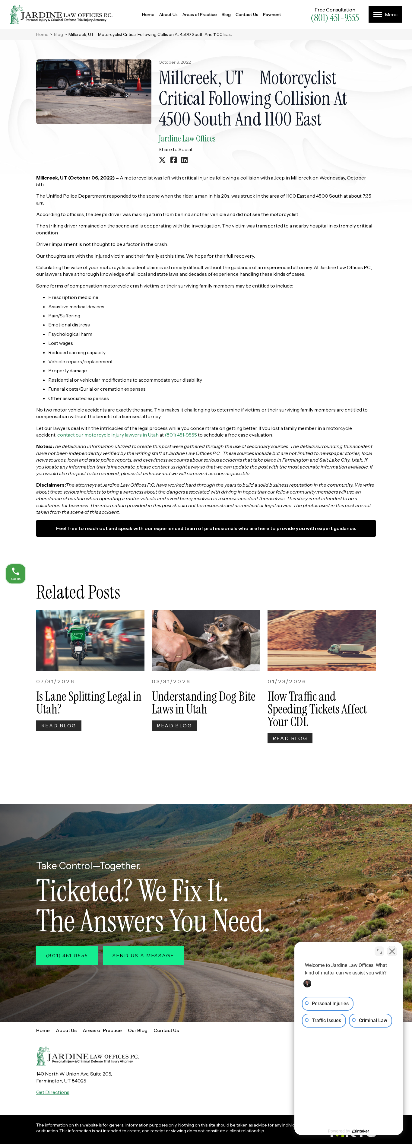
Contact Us (247, 14)
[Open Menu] (385, 14)
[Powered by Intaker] (361, 1131)
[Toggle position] (379, 951)
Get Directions (52, 1092)
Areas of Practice (199, 14)
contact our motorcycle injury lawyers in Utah (108, 435)
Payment (272, 14)
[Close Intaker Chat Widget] (392, 951)
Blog (226, 14)
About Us (168, 14)
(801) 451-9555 (335, 18)
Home (148, 14)
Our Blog (137, 1030)
